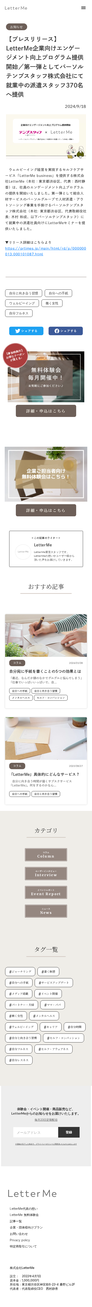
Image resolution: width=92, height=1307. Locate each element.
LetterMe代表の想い (24, 1208)
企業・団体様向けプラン (26, 1227)
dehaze (83, 7)
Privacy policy (20, 1240)
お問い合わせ (19, 1233)
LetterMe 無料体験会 (24, 1215)
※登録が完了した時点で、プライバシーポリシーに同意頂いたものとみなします (46, 1144)
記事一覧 (16, 1221)
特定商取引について (23, 1246)
